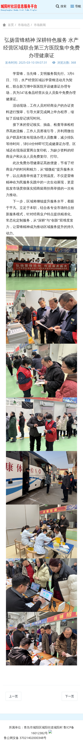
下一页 (69, 696)
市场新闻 (40, 25)
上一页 (13, 696)
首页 (11, 24)
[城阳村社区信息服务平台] (21, 6)
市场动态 (24, 25)
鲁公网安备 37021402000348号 (25, 738)
